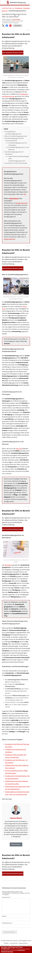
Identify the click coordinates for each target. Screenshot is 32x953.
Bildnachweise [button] (16, 844)
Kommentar (6, 897)
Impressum (14, 943)
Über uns (14, 946)
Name (4, 916)
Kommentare (17, 25)
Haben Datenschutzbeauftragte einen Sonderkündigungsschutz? (18, 158)
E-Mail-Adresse (7, 923)
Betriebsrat (8, 565)
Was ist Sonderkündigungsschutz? (16, 136)
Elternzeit (19, 449)
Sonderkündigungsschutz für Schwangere (17, 144)
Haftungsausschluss (25, 946)
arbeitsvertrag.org (8, 8)
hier (25, 194)
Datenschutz (23, 943)
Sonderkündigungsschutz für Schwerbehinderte (14, 139)
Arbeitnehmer (14, 198)
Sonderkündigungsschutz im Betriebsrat (14, 153)
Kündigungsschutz (22, 203)
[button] (3, 25)
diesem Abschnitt (9, 239)
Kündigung (18, 8)
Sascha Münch (16, 19)
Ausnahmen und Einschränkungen (16, 163)
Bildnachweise (5, 946)
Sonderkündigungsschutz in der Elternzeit (18, 148)
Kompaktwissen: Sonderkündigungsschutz (13, 133)
